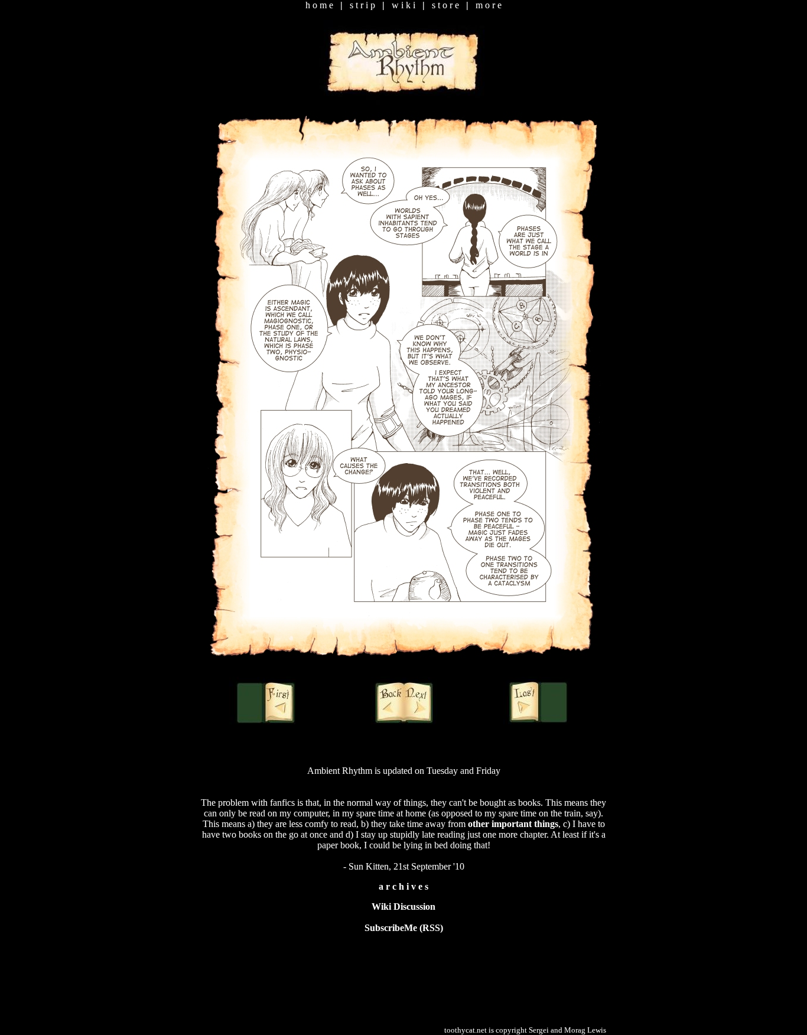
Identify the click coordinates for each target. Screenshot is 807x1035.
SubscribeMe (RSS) (404, 928)
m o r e (489, 5)
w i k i (403, 5)
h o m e (319, 5)
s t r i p (362, 5)
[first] (265, 702)
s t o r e (445, 5)
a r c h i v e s (403, 886)
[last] (535, 702)
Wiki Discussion (403, 906)
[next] (415, 702)
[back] (388, 702)
